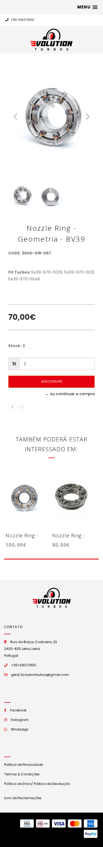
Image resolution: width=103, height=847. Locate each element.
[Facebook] (12, 407)
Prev (15, 116)
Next (87, 116)
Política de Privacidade (23, 764)
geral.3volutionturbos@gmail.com (40, 674)
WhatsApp (19, 729)
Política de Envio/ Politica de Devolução (37, 783)
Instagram (20, 719)
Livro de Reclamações (22, 798)
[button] (87, 7)
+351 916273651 (22, 19)
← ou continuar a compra (70, 394)
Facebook (18, 710)
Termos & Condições (22, 774)
